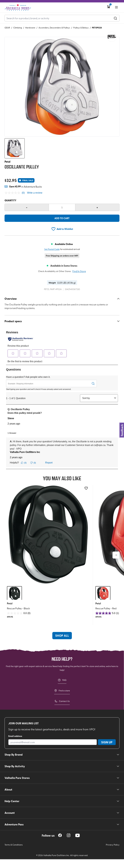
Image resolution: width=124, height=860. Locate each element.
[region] (60, 835)
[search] (115, 18)
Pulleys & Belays (81, 27)
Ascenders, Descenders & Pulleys (54, 27)
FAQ (64, 680)
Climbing (17, 27)
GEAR (7, 27)
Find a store (64, 690)
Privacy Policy (112, 844)
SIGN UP (107, 742)
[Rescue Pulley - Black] (48, 534)
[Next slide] (116, 555)
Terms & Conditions (14, 844)
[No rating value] (13, 193)
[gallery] (62, 86)
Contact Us (64, 701)
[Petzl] (112, 37)
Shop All (62, 635)
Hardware (30, 27)
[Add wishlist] (86, 488)
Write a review (34, 192)
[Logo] (18, 7)
